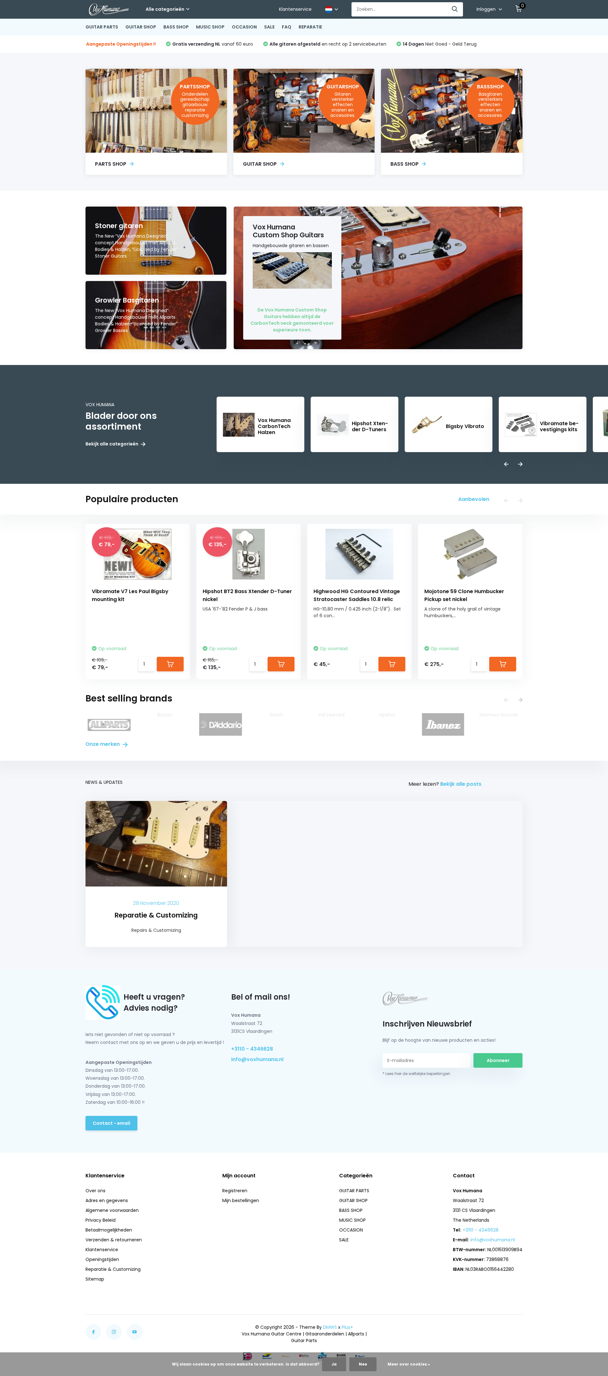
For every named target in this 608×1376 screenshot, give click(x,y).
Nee (363, 1364)
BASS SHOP (176, 27)
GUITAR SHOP (140, 27)
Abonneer (498, 1060)
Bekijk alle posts (460, 784)
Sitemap (95, 1279)
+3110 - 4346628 (252, 1049)
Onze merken (103, 744)
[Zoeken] (455, 9)
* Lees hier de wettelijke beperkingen (416, 1073)
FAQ (286, 27)
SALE (269, 27)
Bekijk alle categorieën (112, 444)
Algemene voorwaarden (112, 1210)
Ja (334, 1364)
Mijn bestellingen (240, 1200)
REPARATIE (310, 27)
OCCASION (244, 27)
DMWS (330, 1327)
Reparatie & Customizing (113, 1269)
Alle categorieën (165, 9)
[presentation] (506, 464)
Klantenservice (295, 9)
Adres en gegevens (107, 1200)
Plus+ (347, 1327)
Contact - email (111, 1123)
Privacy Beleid (101, 1220)
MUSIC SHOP (210, 27)
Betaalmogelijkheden (109, 1230)
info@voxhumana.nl (257, 1059)
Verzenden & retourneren (114, 1240)
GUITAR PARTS (102, 27)
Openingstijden (102, 1259)
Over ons (95, 1190)
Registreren (234, 1190)
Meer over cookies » (409, 1364)
